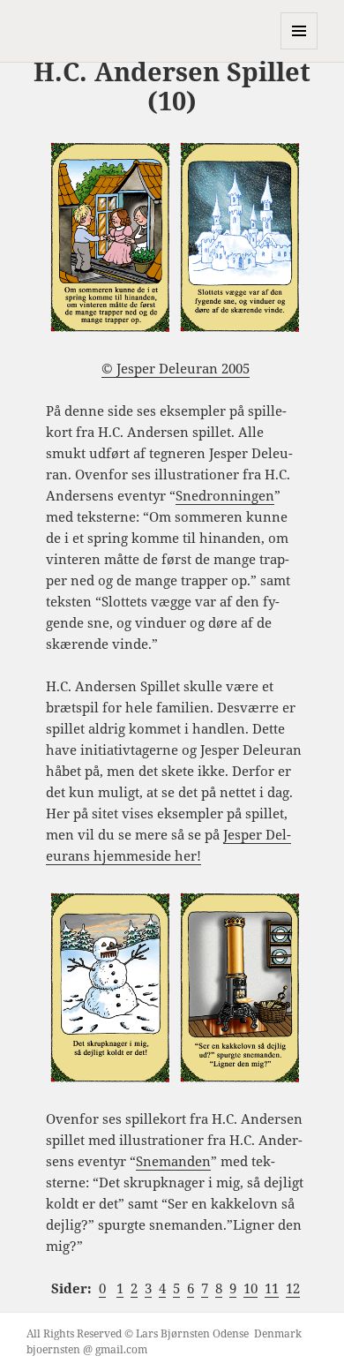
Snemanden (173, 1161)
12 (293, 1288)
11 (272, 1288)
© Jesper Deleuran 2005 (175, 368)
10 (250, 1288)
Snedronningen (225, 495)
